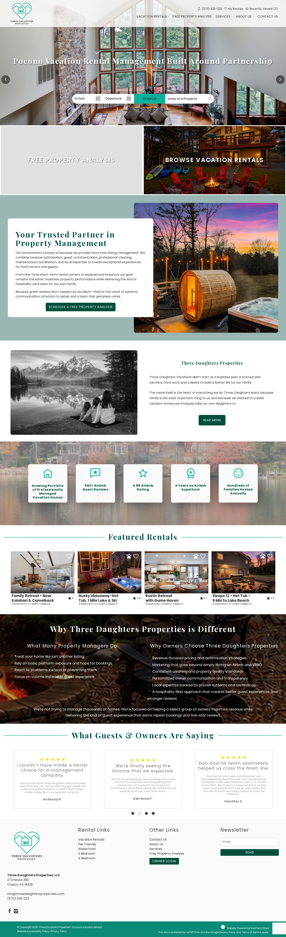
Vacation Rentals (151, 16)
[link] (71, 160)
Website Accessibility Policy (33, 931)
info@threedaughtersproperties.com (35, 894)
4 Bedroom (86, 858)
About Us (244, 16)
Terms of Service (251, 932)
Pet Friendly (87, 844)
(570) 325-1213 (18, 898)
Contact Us (267, 16)
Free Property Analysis (192, 16)
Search (149, 98)
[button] (42, 589)
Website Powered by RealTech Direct (248, 928)
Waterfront (87, 849)
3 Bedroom (86, 853)
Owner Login (164, 861)
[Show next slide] (280, 79)
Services (223, 16)
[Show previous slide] (5, 79)
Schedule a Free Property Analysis (81, 307)
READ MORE (212, 420)
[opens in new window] (9, 911)
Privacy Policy (59, 931)
